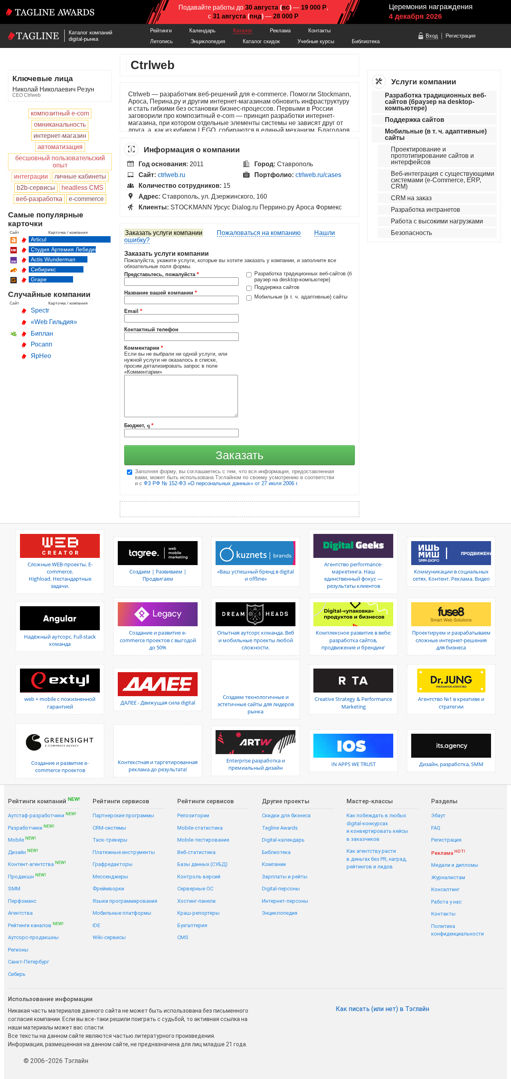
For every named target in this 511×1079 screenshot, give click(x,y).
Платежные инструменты (124, 852)
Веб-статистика (196, 852)
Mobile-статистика (200, 828)
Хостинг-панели (196, 901)
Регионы (18, 950)
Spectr (40, 310)
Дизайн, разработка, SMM (451, 764)
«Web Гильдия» (54, 322)
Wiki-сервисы (109, 937)
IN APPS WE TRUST (353, 764)
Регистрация (460, 36)
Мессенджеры (110, 877)
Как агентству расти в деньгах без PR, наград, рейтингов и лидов (377, 859)
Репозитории (193, 815)
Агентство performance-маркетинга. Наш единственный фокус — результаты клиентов (353, 575)
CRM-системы (109, 828)
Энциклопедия (207, 41)
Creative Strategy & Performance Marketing (353, 702)
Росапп (41, 344)
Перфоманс (22, 901)
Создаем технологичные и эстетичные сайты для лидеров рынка (256, 704)
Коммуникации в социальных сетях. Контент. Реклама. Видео (451, 575)
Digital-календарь (283, 840)
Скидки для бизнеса (286, 815)
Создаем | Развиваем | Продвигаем (157, 575)
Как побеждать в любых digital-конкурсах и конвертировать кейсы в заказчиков (377, 827)
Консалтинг (445, 889)
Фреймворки (108, 889)
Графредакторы (113, 864)
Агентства (20, 913)
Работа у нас (446, 902)
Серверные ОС (195, 889)
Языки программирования (125, 901)
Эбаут (438, 815)
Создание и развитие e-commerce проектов (60, 766)
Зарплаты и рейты (284, 877)
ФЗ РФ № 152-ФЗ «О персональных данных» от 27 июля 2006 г (220, 483)
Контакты (319, 31)
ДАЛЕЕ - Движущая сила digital (158, 702)
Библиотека (366, 41)
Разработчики (31, 827)
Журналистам (448, 877)
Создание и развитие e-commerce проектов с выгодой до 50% (158, 640)
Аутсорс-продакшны (33, 937)
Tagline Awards (280, 828)
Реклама (280, 31)
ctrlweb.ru (171, 174)
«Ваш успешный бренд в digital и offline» (255, 575)
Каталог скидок (261, 41)
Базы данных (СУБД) (202, 864)
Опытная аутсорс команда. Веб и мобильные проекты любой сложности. (255, 640)
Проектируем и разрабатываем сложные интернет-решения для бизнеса (451, 640)
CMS (182, 937)
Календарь (202, 31)
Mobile (22, 839)
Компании (274, 864)
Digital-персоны (281, 889)
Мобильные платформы (122, 913)
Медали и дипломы (454, 865)
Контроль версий (198, 877)
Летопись (161, 41)
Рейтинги (161, 31)
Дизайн (23, 851)
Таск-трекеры (110, 840)
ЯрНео (41, 355)
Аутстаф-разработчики (42, 815)
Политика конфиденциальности (457, 930)
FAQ (435, 828)
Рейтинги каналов (35, 925)
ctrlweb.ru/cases (318, 174)
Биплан (42, 333)
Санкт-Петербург (28, 962)
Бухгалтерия (192, 925)
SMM (14, 889)
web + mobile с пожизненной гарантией (59, 702)
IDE (96, 925)
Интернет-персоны (285, 901)
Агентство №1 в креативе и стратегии (451, 702)
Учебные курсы (315, 41)
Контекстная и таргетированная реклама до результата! (158, 765)
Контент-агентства (37, 863)
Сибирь (17, 974)
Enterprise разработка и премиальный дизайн (255, 764)
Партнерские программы (123, 815)
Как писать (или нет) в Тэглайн (382, 1009)
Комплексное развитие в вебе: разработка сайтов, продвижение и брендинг (353, 640)
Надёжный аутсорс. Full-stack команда (60, 640)
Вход (432, 36)
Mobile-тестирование (203, 840)
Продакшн (27, 876)
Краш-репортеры (198, 913)
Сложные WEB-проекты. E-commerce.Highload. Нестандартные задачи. (60, 575)
